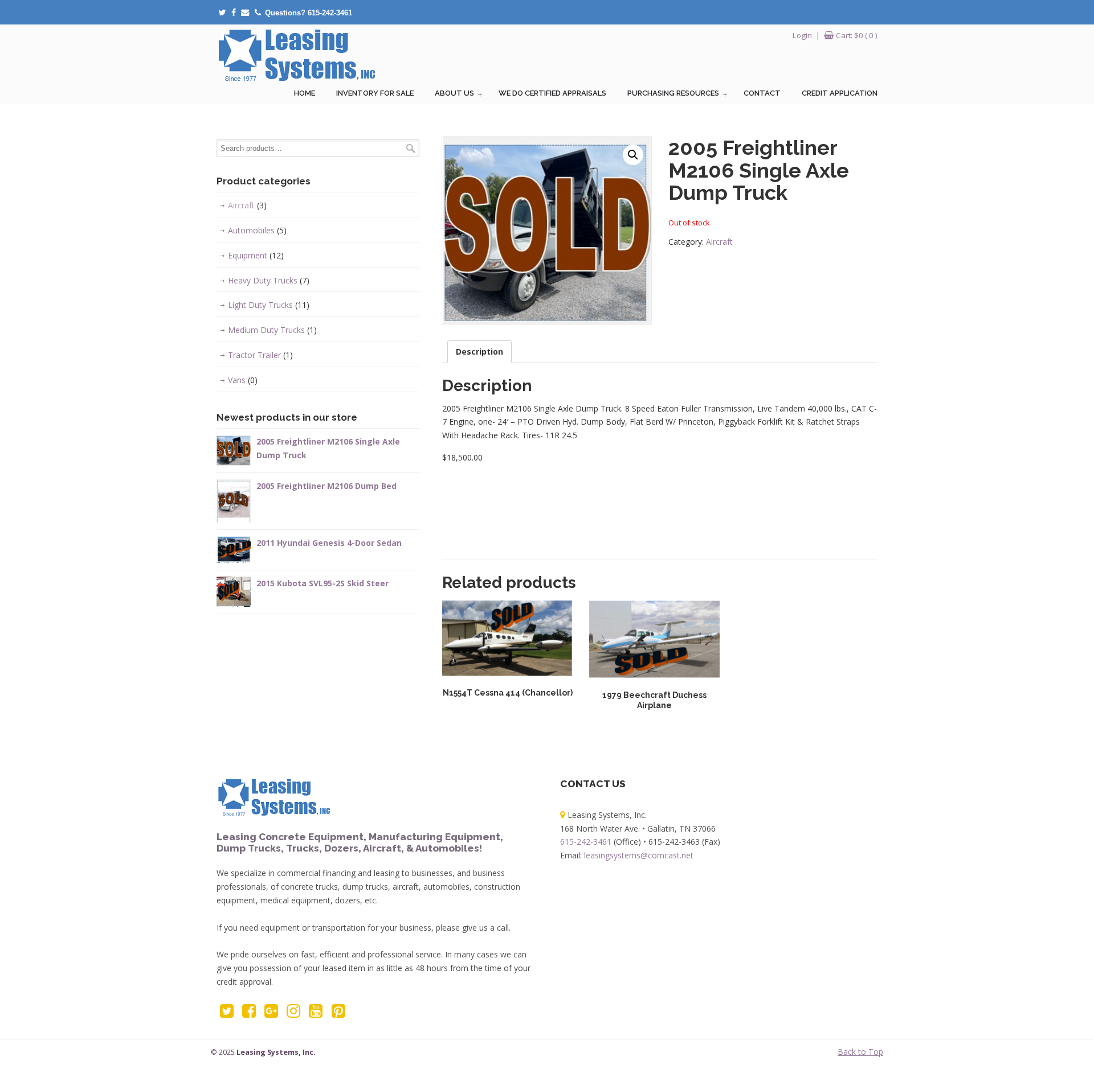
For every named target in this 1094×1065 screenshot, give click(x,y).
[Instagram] (294, 1013)
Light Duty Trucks (268, 304)
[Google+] (271, 1013)
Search (411, 148)
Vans (243, 380)
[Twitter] (222, 13)
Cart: (856, 35)
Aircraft (719, 241)
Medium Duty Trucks (272, 329)
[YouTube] (316, 1013)
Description (479, 351)
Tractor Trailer (260, 354)
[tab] (479, 351)
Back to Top (860, 1051)
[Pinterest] (338, 1013)
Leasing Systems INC (296, 55)
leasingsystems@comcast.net (638, 855)
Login (802, 35)
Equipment (256, 255)
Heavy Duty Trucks (268, 280)
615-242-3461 (585, 841)
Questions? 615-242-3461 (308, 13)
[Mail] (245, 13)
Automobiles (257, 230)
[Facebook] (234, 13)
